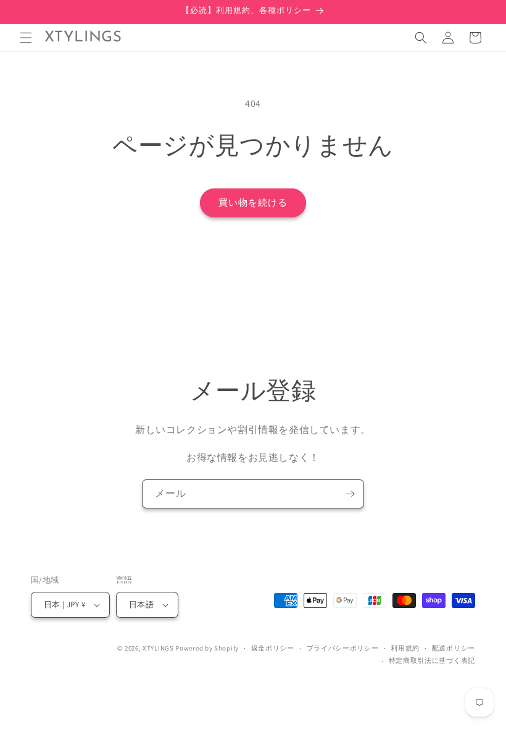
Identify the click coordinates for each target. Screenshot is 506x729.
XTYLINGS (158, 648)
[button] (25, 37)
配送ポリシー (453, 648)
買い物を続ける (253, 202)
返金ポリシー (272, 648)
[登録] (349, 493)
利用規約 (405, 648)
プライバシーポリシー (343, 648)
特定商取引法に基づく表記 (432, 660)
